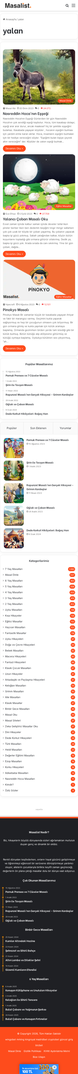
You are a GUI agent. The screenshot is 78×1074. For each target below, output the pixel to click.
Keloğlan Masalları (15, 685)
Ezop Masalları (13, 761)
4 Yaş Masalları (14, 592)
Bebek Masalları (14, 650)
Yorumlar (65, 428)
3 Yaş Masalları (14, 598)
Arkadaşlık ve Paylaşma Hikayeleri (25, 679)
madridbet (41, 1039)
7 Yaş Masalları (13, 569)
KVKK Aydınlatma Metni (57, 1051)
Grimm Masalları (14, 691)
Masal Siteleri (13, 720)
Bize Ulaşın (39, 1056)
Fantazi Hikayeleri (15, 662)
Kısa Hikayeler (13, 615)
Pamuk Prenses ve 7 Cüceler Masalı (47, 440)
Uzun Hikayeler (14, 673)
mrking (20, 1039)
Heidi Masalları (13, 749)
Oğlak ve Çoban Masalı (40, 507)
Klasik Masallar (13, 703)
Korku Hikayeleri (14, 767)
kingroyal (30, 1039)
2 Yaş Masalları (13, 603)
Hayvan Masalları (15, 627)
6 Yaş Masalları (14, 580)
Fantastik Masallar (15, 633)
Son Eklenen (38, 428)
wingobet (10, 1039)
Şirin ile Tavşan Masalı (40, 462)
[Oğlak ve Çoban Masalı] (14, 516)
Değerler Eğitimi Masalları (19, 755)
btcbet (39, 1045)
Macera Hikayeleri (15, 656)
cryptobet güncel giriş (60, 1039)
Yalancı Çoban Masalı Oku (25, 218)
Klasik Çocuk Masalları (18, 668)
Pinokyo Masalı (16, 309)
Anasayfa (10, 19)
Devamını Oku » (14, 148)
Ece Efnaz (11, 213)
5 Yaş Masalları (13, 586)
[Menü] (73, 7)
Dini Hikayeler (13, 732)
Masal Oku (11, 714)
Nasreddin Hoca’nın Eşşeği (25, 113)
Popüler (12, 428)
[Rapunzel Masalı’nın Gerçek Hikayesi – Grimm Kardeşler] (14, 493)
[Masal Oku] (17, 5)
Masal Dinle (12, 574)
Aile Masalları (12, 697)
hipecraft (10, 304)
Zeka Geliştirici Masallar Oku (21, 726)
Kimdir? (9, 784)
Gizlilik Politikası (32, 1051)
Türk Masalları (13, 743)
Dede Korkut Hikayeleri (18, 738)
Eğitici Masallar (13, 621)
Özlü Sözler (11, 790)
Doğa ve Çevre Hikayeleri (20, 644)
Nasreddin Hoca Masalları (20, 778)
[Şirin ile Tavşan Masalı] (14, 471)
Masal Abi (11, 108)
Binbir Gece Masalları (17, 708)
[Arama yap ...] (67, 7)
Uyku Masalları (13, 609)
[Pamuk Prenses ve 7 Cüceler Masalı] (14, 448)
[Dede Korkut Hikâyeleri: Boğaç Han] (14, 538)
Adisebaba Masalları (16, 772)
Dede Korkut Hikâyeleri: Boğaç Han (47, 530)
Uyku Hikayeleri (14, 638)
